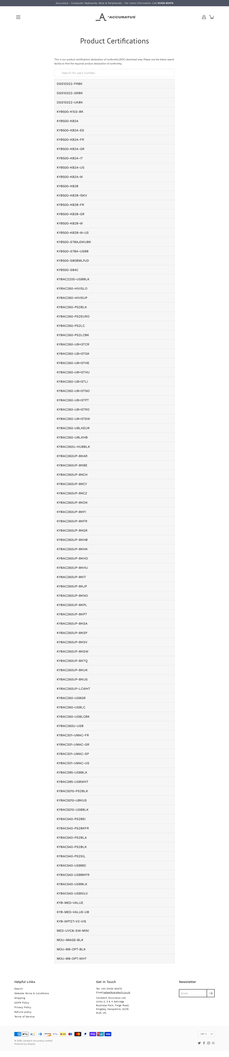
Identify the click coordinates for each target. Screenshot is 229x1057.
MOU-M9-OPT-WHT (72, 958)
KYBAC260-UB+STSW (73, 419)
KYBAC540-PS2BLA (72, 837)
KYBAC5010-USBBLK (73, 809)
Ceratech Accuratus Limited (37, 1040)
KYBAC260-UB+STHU (73, 372)
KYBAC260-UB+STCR (73, 344)
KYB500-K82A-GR (70, 149)
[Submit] (211, 993)
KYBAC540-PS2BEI (71, 819)
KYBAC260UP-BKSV (72, 642)
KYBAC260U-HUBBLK (73, 447)
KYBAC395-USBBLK (72, 772)
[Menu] (18, 17)
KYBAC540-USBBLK (72, 884)
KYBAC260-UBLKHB (72, 437)
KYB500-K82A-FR (70, 139)
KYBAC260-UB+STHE (73, 363)
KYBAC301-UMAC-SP (73, 754)
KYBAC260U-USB (70, 726)
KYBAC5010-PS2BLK (72, 791)
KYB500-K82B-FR (70, 205)
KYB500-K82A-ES (70, 130)
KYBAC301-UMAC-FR (73, 735)
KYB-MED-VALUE (70, 903)
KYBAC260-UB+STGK (73, 353)
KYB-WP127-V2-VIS (71, 921)
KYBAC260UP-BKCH (72, 474)
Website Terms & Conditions (31, 993)
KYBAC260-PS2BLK (72, 307)
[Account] (204, 17)
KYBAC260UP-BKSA (72, 623)
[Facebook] (204, 1043)
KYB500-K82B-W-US (73, 232)
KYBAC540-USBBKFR (73, 875)
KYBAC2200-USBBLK (73, 279)
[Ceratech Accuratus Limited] (114, 17)
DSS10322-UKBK (70, 102)
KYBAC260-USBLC (71, 707)
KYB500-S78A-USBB (73, 251)
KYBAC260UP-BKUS (72, 679)
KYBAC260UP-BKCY (72, 484)
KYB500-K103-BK (70, 111)
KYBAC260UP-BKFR (72, 521)
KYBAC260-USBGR (71, 698)
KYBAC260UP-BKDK (72, 502)
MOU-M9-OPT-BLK (71, 949)
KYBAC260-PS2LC (71, 326)
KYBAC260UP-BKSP (72, 633)
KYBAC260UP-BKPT (72, 614)
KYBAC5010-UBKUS (72, 800)
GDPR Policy (21, 1002)
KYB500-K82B (67, 186)
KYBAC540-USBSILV (72, 893)
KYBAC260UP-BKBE (72, 465)
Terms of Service (24, 1016)
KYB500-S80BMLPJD (73, 260)
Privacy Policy (22, 1007)
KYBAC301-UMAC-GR (73, 744)
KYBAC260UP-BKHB (72, 540)
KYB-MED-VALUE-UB (73, 912)
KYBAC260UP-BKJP (72, 586)
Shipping (19, 998)
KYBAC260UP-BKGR (72, 530)
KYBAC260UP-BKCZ (72, 493)
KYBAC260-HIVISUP (72, 298)
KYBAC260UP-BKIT (71, 577)
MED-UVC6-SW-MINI (73, 930)
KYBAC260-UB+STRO (73, 409)
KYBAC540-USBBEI (71, 865)
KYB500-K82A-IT (70, 158)
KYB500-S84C (67, 270)
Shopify (31, 1044)
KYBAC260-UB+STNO (73, 391)
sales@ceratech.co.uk (117, 992)
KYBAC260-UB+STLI (72, 381)
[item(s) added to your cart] (212, 17)
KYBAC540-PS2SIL (71, 856)
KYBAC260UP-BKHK (72, 549)
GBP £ (204, 1034)
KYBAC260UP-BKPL (72, 605)
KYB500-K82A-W (70, 177)
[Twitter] (199, 1043)
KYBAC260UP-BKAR (72, 456)
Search (18, 988)
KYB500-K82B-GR (70, 214)
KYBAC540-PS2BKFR (73, 828)
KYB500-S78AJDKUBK (74, 242)
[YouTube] (213, 1043)
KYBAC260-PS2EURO (73, 316)
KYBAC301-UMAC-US (73, 763)
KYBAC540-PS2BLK (72, 847)
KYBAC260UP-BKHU (72, 567)
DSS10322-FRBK (69, 84)
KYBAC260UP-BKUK (72, 670)
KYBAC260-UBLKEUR (73, 428)
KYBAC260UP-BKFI (71, 512)
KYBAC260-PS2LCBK (73, 335)
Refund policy (22, 1011)
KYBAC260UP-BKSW (72, 651)
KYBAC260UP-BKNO (72, 595)
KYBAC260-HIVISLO (72, 288)
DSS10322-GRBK (70, 93)
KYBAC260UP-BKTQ (72, 661)
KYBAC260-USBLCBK (73, 716)
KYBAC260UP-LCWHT (73, 688)
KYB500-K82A (67, 121)
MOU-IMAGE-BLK (70, 940)
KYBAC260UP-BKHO (72, 558)
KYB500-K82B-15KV (72, 195)
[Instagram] (208, 1043)
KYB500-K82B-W (70, 223)
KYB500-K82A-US (70, 167)
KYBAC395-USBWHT (72, 782)
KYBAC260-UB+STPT (73, 400)
